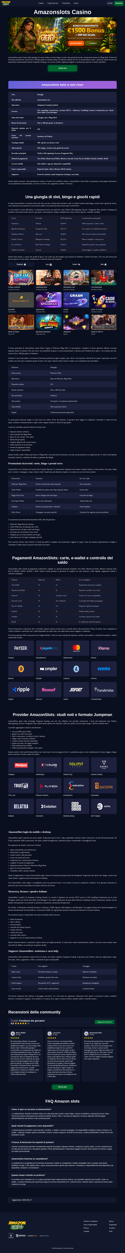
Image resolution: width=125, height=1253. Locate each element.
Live (47, 264)
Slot (102, 264)
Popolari (20, 264)
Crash (74, 264)
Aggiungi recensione (104, 1022)
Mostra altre (62, 1087)
